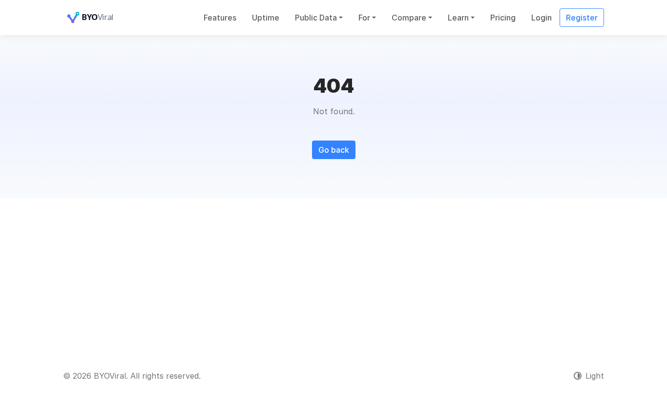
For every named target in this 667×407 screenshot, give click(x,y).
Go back (333, 150)
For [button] (364, 17)
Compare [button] (409, 17)
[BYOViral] (102, 17)
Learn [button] (458, 17)
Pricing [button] (503, 17)
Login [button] (541, 17)
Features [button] (220, 17)
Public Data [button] (316, 17)
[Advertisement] (333, 271)
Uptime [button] (265, 17)
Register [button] (582, 17)
